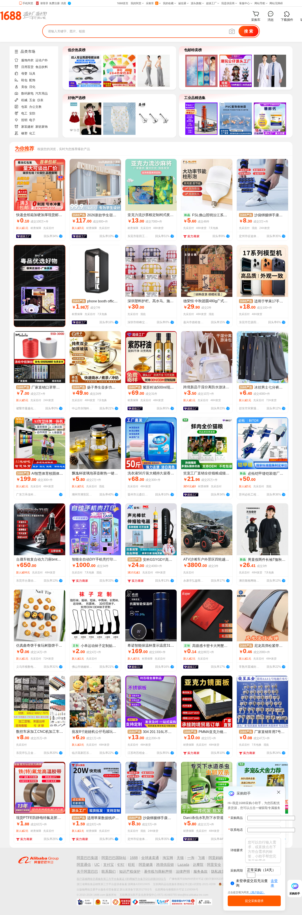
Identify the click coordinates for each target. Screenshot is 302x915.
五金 (32, 100)
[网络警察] (85, 902)
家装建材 (27, 126)
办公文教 (35, 106)
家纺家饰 (41, 126)
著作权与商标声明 (158, 871)
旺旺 (131, 865)
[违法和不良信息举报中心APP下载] (183, 902)
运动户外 (41, 60)
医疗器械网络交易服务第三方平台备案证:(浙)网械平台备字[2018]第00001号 (121, 878)
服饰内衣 (27, 60)
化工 (32, 133)
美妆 (24, 87)
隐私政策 (218, 871)
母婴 (24, 73)
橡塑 (24, 133)
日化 (32, 87)
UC (97, 865)
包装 (24, 106)
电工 (24, 113)
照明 (24, 120)
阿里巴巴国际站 (113, 858)
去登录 (274, 883)
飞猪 (201, 858)
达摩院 (198, 865)
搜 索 (248, 31)
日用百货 (27, 67)
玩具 (32, 73)
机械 (24, 100)
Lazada (183, 865)
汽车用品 (41, 93)
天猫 (180, 858)
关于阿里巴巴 (87, 871)
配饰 (32, 80)
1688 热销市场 (23, 15)
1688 (134, 858)
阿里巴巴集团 (87, 858)
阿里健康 (146, 865)
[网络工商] (102, 902)
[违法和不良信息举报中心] (151, 902)
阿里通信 (84, 865)
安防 (32, 113)
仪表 (40, 100)
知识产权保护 (129, 871)
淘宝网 (167, 858)
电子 (32, 120)
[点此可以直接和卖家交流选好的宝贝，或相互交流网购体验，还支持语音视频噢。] (61, 235)
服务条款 (200, 871)
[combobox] (251, 875)
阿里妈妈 (215, 858)
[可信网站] (121, 902)
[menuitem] (35, 59)
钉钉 (120, 865)
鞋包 (24, 80)
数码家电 (27, 93)
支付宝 (108, 865)
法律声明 (183, 871)
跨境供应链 (165, 865)
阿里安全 (214, 865)
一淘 (190, 858)
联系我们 (108, 871)
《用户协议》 (257, 892)
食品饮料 (41, 67)
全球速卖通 (150, 858)
